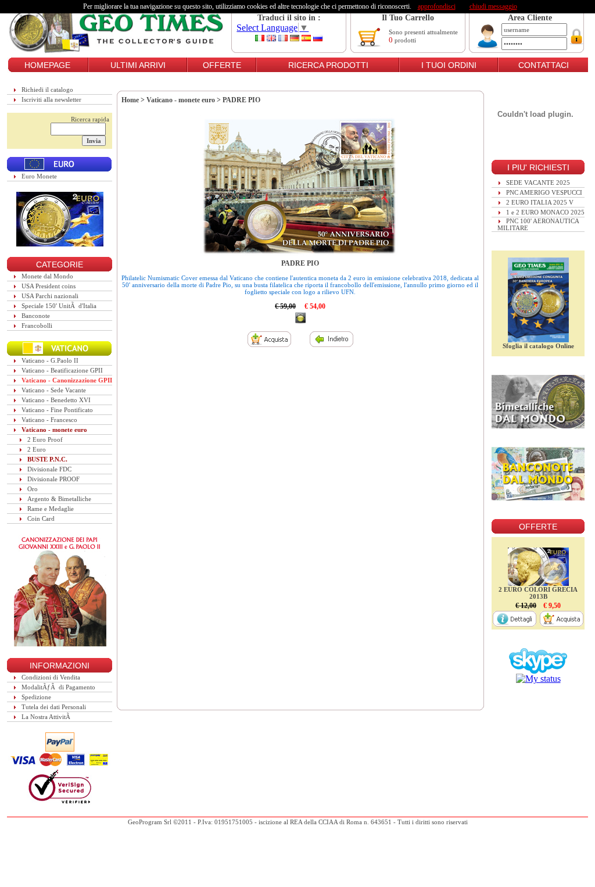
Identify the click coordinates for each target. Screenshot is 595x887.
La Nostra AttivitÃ (46, 716)
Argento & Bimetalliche (59, 498)
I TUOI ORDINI (448, 65)
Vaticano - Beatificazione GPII (62, 370)
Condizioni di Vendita (50, 677)
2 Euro (36, 449)
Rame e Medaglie (50, 508)
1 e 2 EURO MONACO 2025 (545, 212)
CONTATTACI (543, 65)
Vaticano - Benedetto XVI (56, 399)
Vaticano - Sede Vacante (53, 390)
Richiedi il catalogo (47, 89)
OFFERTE (222, 65)
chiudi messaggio (493, 6)
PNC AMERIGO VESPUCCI (544, 192)
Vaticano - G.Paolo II (49, 360)
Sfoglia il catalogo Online (538, 345)
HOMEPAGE (47, 65)
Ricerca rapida (90, 119)
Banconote (35, 315)
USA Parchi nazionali (49, 295)
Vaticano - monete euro (54, 429)
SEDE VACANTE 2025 (538, 182)
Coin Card (41, 518)
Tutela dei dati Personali (53, 706)
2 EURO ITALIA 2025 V (540, 202)
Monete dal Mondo (47, 276)
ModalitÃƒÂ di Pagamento (58, 687)
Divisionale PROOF (53, 478)
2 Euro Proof (45, 439)
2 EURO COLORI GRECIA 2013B (538, 593)
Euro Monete (39, 176)
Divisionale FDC (49, 469)
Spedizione (36, 696)
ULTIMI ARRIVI (138, 65)
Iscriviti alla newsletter (51, 99)
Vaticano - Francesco (49, 419)
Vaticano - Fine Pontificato (57, 409)
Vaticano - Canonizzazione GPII (66, 380)
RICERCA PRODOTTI (328, 65)
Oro (32, 488)
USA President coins (48, 285)
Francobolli (36, 325)
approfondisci (437, 6)
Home (130, 100)
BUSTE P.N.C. (47, 459)
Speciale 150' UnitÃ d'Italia (58, 305)
